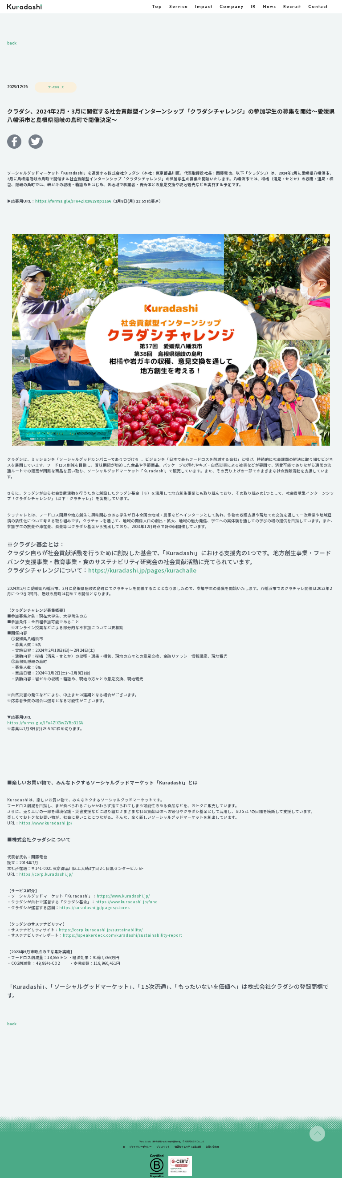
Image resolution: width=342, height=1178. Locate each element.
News (269, 7)
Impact (203, 7)
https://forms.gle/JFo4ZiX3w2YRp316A (45, 722)
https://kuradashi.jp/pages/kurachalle (142, 570)
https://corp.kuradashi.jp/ (46, 874)
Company (232, 7)
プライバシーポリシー (140, 1147)
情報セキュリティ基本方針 (188, 1147)
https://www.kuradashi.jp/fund (126, 901)
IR (253, 7)
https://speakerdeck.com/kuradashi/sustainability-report (122, 935)
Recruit (292, 7)
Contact (318, 7)
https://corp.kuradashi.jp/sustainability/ (100, 929)
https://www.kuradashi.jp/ (45, 822)
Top (157, 7)
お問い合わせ (212, 1147)
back (11, 43)
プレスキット (163, 1147)
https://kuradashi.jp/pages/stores (94, 907)
